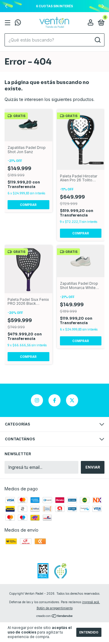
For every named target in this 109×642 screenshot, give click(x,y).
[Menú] (9, 23)
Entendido (88, 632)
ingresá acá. (91, 602)
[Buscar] (97, 40)
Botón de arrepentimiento (55, 608)
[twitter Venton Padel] (72, 400)
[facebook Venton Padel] (54, 400)
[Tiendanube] (55, 616)
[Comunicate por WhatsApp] (18, 23)
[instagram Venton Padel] (37, 400)
